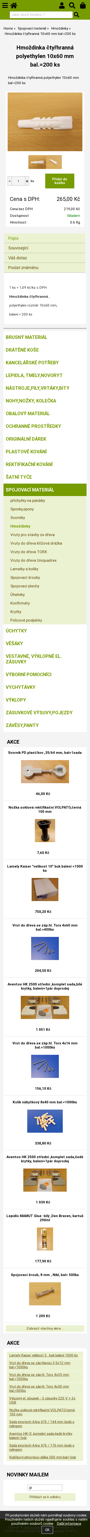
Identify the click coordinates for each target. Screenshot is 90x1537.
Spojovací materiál (30, 490)
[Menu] (5, 5)
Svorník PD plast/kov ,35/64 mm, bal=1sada (45, 753)
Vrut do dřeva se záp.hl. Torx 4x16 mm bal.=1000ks (45, 1045)
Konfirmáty (20, 603)
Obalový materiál (28, 413)
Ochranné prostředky (33, 426)
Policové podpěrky (26, 620)
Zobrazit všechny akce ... (45, 1328)
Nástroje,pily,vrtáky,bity (37, 388)
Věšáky (14, 643)
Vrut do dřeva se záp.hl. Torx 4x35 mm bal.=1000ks (39, 1377)
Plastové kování (26, 451)
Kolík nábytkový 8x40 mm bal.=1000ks (45, 1102)
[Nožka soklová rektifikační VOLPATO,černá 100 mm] (45, 830)
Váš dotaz (17, 257)
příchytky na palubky (27, 500)
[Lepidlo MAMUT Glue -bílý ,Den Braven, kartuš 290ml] (45, 1239)
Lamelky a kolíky (24, 569)
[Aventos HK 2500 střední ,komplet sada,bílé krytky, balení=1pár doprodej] (45, 1007)
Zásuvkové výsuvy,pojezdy (39, 712)
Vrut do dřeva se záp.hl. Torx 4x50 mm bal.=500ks (39, 1388)
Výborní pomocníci (28, 674)
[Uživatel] (64, 7)
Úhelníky (17, 594)
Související (18, 247)
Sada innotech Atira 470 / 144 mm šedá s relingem (41, 1424)
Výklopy (16, 700)
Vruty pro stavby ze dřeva (32, 534)
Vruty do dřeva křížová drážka (36, 543)
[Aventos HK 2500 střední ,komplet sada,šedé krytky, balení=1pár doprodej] (45, 1180)
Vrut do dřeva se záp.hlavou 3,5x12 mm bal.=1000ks (39, 1365)
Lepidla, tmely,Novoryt (34, 375)
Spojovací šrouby (25, 577)
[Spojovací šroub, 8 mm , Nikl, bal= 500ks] (45, 1293)
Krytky (15, 611)
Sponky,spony (22, 509)
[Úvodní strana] (16, 7)
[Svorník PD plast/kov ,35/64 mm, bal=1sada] (45, 771)
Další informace (69, 1524)
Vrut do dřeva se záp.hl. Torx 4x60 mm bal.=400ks (45, 927)
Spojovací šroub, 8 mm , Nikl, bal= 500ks (45, 1275)
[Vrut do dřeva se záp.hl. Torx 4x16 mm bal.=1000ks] (45, 1066)
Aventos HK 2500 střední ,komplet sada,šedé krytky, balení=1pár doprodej (44, 1159)
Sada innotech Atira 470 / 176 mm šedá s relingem (41, 1447)
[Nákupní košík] (85, 7)
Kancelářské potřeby (32, 362)
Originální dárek (26, 439)
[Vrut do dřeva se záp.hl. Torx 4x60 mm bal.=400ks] (45, 948)
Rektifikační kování (29, 464)
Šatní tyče (19, 477)
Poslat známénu (23, 267)
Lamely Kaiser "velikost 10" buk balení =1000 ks (45, 868)
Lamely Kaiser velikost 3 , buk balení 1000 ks (43, 1355)
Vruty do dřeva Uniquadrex (33, 560)
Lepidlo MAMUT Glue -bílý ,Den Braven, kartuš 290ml (45, 1218)
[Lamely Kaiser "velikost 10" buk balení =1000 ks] (45, 889)
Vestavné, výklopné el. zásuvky (34, 659)
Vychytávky (21, 687)
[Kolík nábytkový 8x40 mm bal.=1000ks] (45, 1121)
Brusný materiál (26, 337)
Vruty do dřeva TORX (28, 551)
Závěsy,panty (22, 725)
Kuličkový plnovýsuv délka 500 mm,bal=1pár (42, 1457)
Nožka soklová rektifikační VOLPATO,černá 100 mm (45, 809)
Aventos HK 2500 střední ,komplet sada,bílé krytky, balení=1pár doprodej (45, 986)
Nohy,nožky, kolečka (31, 401)
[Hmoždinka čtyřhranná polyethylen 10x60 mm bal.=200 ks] (45, 121)
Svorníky (17, 517)
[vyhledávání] (74, 7)
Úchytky (16, 631)
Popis (13, 238)
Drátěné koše (22, 350)
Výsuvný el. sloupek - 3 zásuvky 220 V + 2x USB (42, 1400)
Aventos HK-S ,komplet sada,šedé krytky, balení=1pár (40, 1436)
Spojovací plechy (24, 586)
